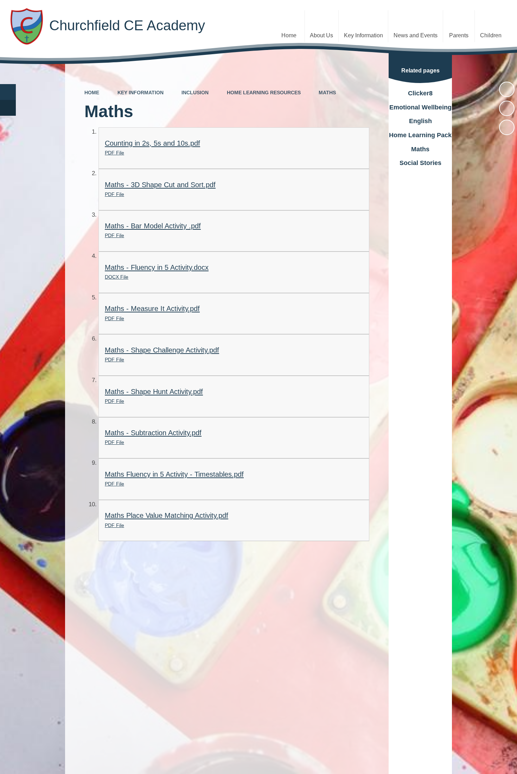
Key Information (140, 92)
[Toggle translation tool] (8, 108)
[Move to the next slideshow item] (507, 127)
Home (91, 92)
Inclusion (195, 92)
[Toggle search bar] (8, 92)
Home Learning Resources (264, 92)
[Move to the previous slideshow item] (507, 108)
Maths (327, 92)
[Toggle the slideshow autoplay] (507, 89)
